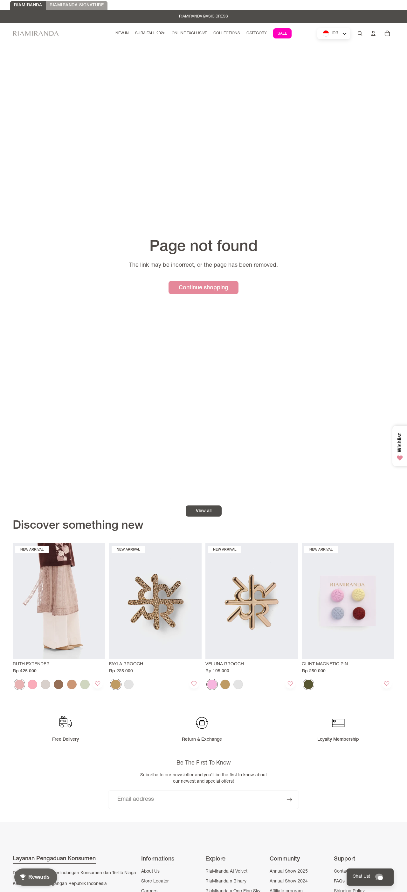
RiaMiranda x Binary (225, 881)
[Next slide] (95, 601)
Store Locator (155, 881)
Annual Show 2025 (289, 871)
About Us (150, 871)
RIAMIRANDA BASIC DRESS (203, 16)
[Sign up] (289, 799)
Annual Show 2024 (289, 881)
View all (203, 511)
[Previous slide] (22, 601)
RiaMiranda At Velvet (226, 871)
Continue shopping (203, 288)
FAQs (339, 881)
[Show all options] (95, 684)
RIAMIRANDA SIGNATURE (77, 5)
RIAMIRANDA (28, 5)
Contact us (345, 871)
